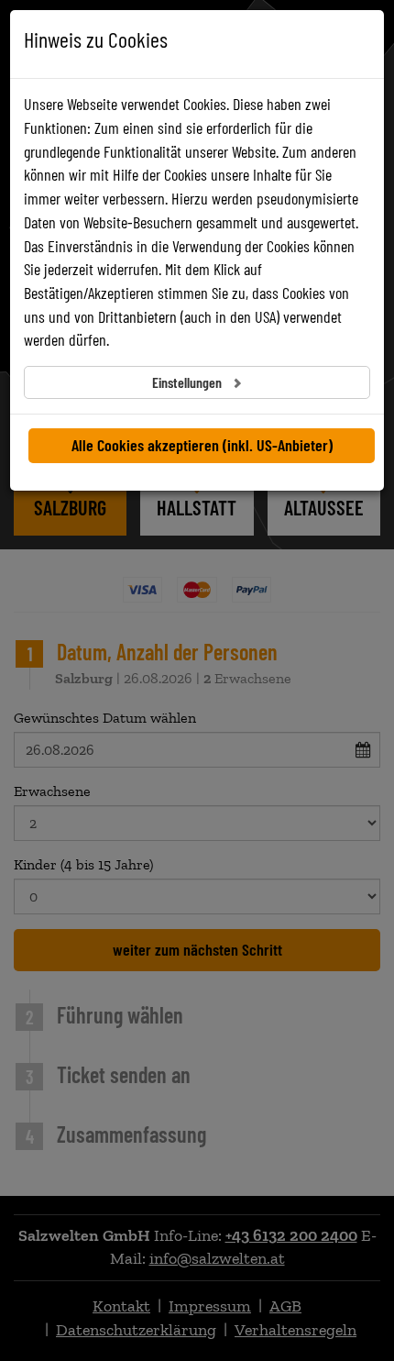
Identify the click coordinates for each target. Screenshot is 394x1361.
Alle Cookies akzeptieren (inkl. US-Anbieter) (202, 445)
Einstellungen (188, 382)
